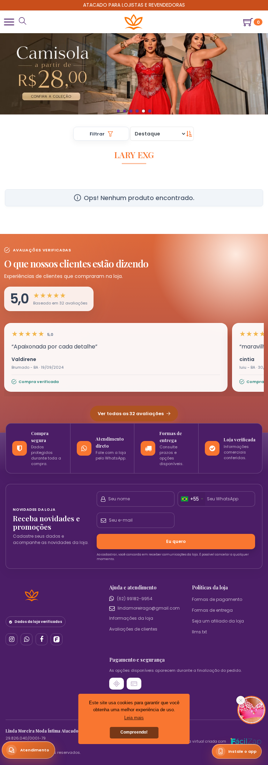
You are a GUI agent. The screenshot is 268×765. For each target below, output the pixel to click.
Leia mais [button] (134, 717)
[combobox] (191, 624)
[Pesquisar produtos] (23, 22)
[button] (9, 22)
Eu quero (176, 666)
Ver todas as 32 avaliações (131, 538)
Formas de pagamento (217, 724)
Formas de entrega (212, 735)
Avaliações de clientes (133, 754)
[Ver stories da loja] (134, 22)
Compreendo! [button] (134, 732)
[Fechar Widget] (240, 700)
